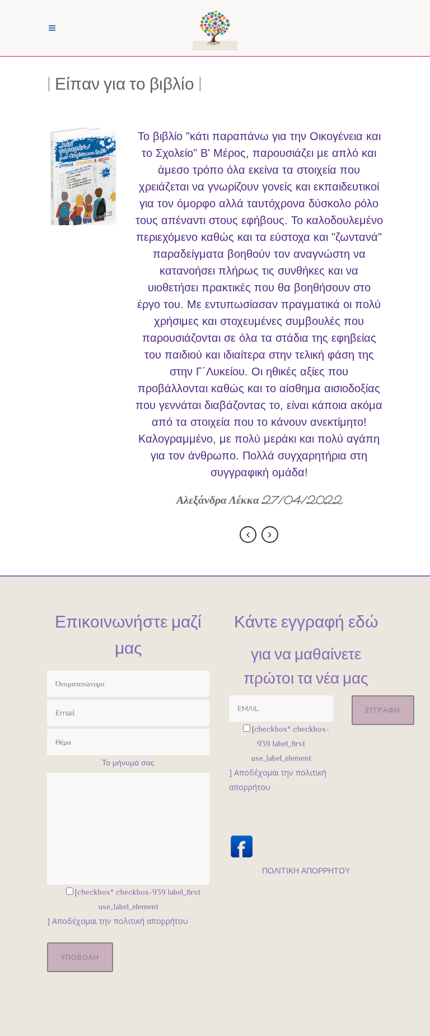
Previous (248, 534)
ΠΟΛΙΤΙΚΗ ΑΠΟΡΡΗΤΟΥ (306, 870)
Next (269, 534)
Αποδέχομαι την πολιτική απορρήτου (120, 921)
